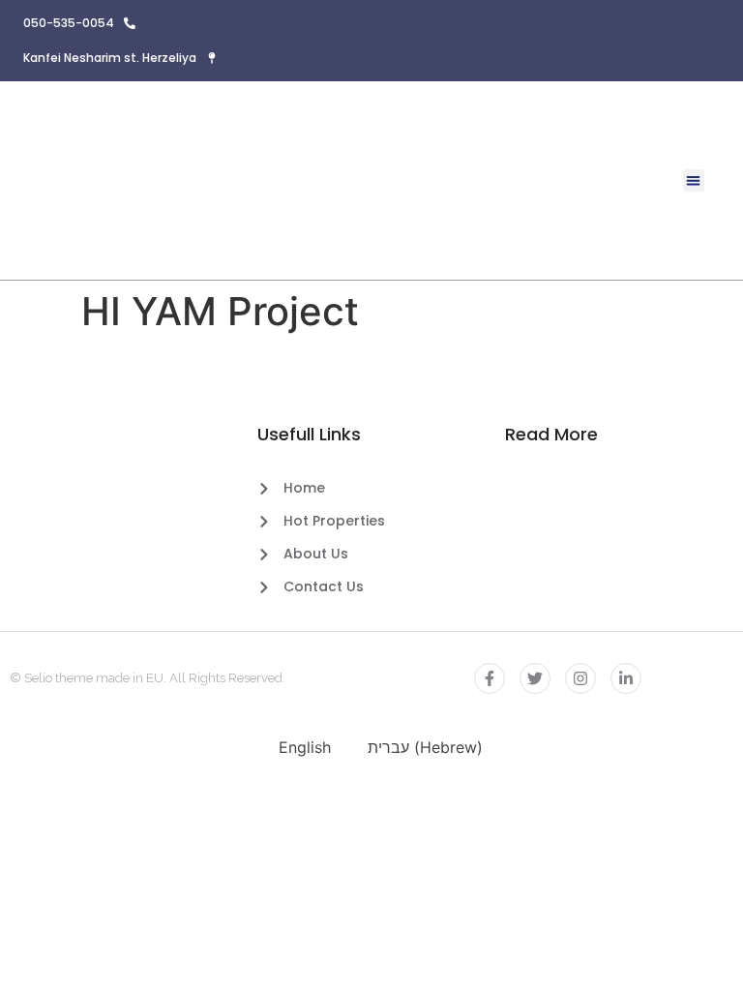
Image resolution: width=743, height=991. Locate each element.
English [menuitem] (305, 747)
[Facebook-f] (489, 678)
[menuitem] (296, 747)
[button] (694, 180)
